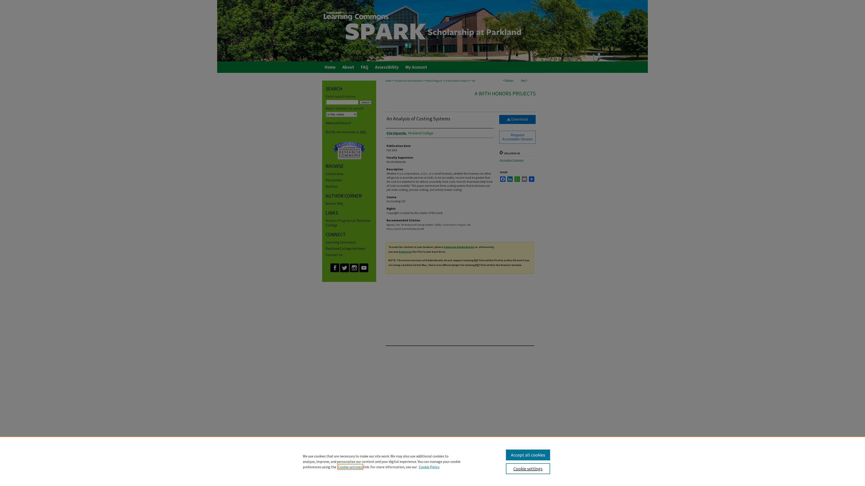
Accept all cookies (528, 455)
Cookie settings (350, 467)
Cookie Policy (429, 467)
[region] (432, 461)
